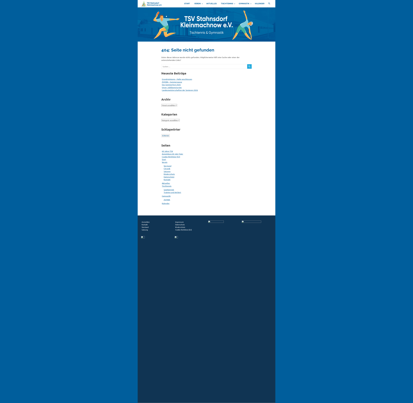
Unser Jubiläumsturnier (172, 87)
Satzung (167, 171)
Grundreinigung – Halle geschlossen (177, 79)
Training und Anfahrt (172, 192)
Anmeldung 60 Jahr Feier (172, 154)
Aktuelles (211, 3)
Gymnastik (244, 3)
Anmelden (146, 222)
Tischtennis (227, 3)
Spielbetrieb (169, 190)
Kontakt (167, 179)
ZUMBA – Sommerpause (172, 82)
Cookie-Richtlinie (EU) (171, 157)
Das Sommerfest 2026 (171, 84)
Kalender (259, 3)
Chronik (167, 168)
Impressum (179, 222)
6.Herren (165, 135)
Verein (197, 3)
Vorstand (167, 166)
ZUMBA (167, 200)
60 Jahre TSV (167, 151)
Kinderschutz (169, 174)
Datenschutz (169, 177)
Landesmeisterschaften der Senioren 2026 (180, 90)
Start (187, 3)
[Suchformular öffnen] (269, 3)
